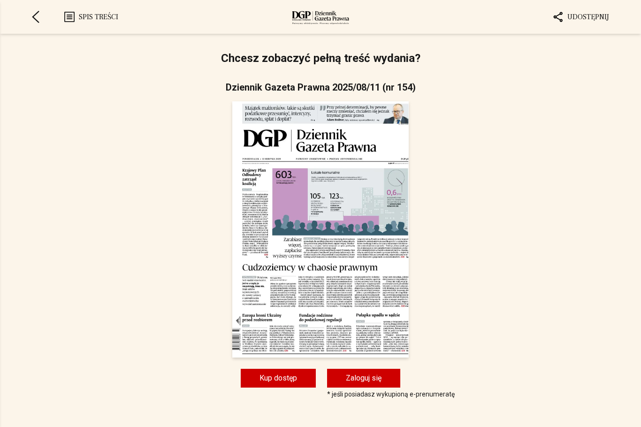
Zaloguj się (364, 378)
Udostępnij (588, 17)
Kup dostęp (278, 378)
